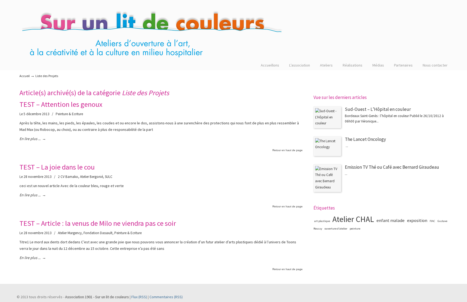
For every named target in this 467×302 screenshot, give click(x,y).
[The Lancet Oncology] (327, 146)
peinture (355, 228)
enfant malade (390, 220)
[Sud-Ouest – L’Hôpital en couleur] (327, 117)
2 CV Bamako (68, 176)
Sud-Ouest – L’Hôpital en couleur (378, 109)
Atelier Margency (70, 233)
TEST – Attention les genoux (60, 104)
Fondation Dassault (98, 233)
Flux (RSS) (139, 296)
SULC (108, 176)
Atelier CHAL (353, 219)
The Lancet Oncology (365, 139)
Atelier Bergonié (91, 176)
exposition (417, 220)
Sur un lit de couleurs (151, 35)
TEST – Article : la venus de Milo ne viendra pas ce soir (97, 223)
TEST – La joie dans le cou (57, 166)
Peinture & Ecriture (69, 114)
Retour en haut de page (287, 150)
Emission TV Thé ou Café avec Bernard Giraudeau (392, 167)
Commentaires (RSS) (166, 296)
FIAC (432, 221)
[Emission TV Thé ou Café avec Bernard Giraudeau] (327, 178)
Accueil (24, 76)
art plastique (322, 221)
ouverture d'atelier (336, 228)
